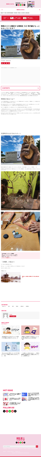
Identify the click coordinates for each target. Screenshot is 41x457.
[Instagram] (18, 5)
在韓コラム (4, 306)
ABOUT (4, 451)
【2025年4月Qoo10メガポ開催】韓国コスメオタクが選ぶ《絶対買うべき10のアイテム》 (15, 394)
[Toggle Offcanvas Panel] (2, 10)
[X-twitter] (4, 411)
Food (5, 12)
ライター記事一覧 (12, 316)
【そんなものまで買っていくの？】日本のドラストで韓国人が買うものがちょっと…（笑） (11, 354)
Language (27, 12)
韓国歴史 (27, 306)
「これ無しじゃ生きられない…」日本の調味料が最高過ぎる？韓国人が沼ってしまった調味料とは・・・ (30, 354)
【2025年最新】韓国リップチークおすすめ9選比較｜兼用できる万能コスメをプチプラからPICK (15, 403)
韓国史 (17, 306)
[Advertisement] (21, 76)
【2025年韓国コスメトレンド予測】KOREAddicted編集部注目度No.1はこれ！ (15, 399)
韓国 (13, 306)
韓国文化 (22, 306)
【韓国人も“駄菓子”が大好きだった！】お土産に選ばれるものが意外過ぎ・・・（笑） (30, 338)
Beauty (2, 12)
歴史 (9, 306)
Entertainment (10, 12)
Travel (19, 12)
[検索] (37, 446)
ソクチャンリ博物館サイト (6, 257)
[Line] (20, 5)
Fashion (15, 12)
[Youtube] (22, 5)
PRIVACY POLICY (10, 451)
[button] (39, 10)
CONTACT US (17, 451)
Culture (23, 12)
